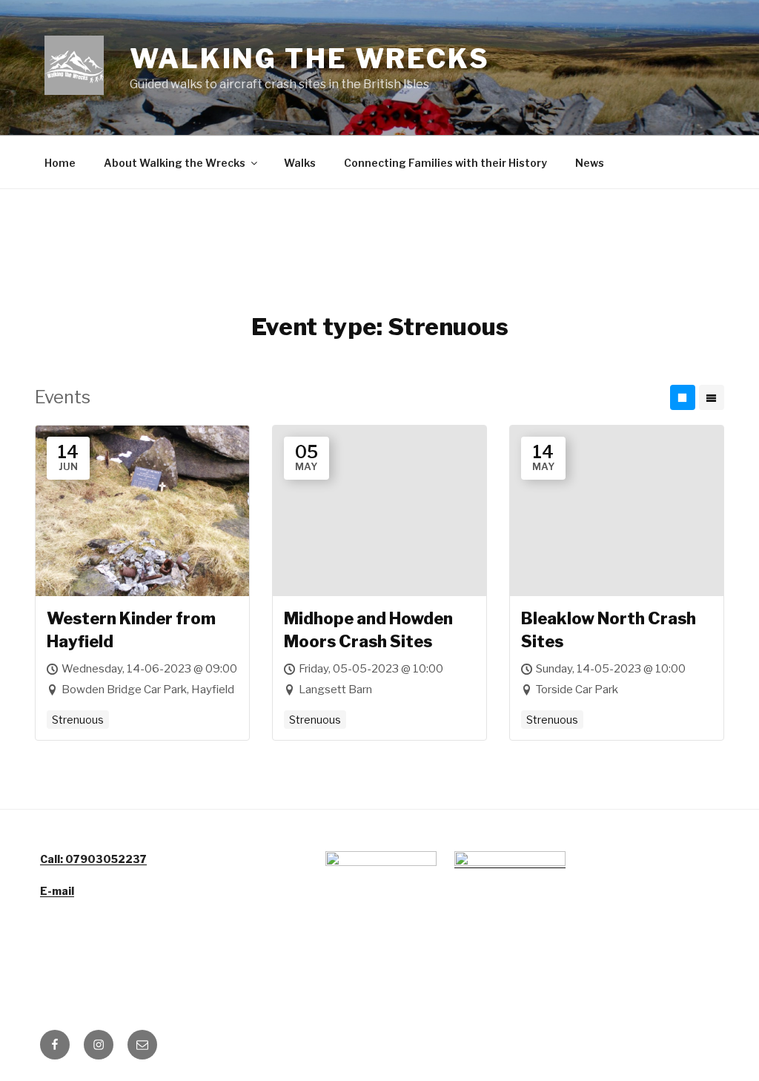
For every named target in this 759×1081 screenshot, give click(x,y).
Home (60, 162)
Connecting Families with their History (445, 162)
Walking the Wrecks (310, 58)
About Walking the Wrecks (174, 162)
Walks (300, 162)
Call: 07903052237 (93, 859)
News (589, 162)
